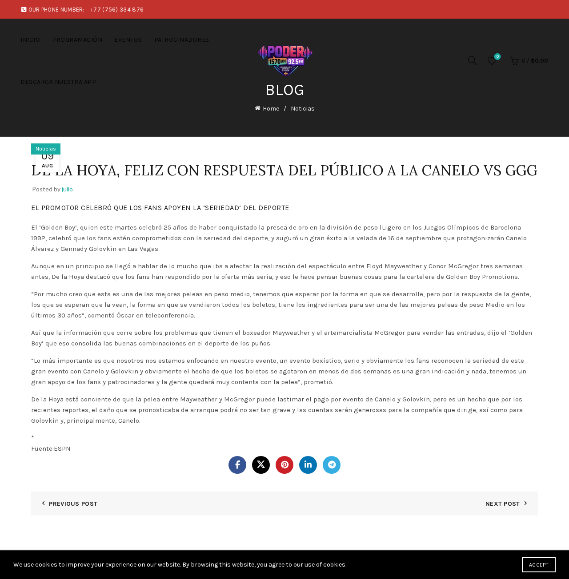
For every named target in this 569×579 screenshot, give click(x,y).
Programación (77, 40)
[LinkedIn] (308, 465)
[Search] (472, 60)
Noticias (303, 108)
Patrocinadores (181, 40)
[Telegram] (332, 465)
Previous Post (73, 504)
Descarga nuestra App (58, 82)
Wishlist (498, 56)
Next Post (502, 504)
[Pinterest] (284, 465)
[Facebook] (237, 465)
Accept (539, 565)
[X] (261, 465)
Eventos (128, 40)
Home (271, 108)
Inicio (30, 40)
